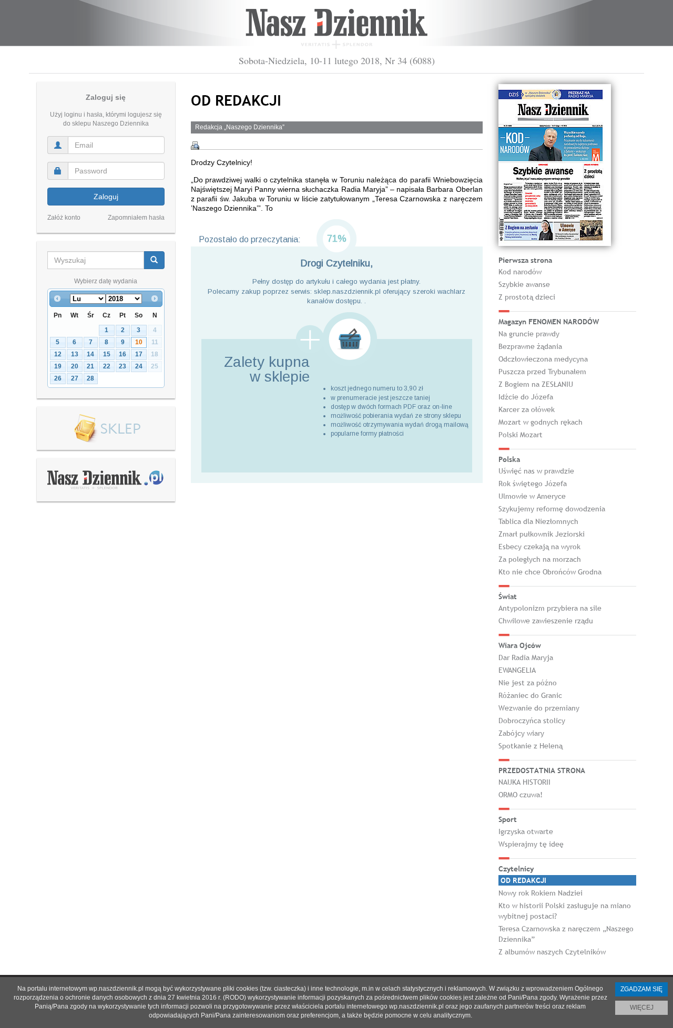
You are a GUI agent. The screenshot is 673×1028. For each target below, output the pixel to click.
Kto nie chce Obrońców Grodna (549, 572)
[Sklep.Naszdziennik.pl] (106, 428)
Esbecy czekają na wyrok (539, 546)
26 (58, 378)
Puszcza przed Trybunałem (542, 371)
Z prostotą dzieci (526, 297)
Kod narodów (520, 271)
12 (58, 354)
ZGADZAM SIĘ (641, 989)
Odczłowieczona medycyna (543, 359)
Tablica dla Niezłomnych (538, 521)
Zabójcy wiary (521, 733)
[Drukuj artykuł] (195, 145)
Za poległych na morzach (539, 559)
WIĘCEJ (642, 1007)
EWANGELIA (517, 670)
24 (138, 366)
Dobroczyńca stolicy (531, 720)
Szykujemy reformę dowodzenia (551, 508)
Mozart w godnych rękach (540, 422)
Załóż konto (63, 217)
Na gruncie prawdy (528, 333)
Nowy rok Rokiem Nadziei (540, 893)
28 (90, 378)
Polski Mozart (520, 434)
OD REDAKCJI (523, 880)
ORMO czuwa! (520, 794)
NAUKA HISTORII (524, 782)
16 (122, 354)
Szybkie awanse (524, 284)
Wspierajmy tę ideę (531, 844)
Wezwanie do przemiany (538, 708)
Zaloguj (106, 196)
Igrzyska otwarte (525, 831)
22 (106, 366)
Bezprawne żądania (530, 346)
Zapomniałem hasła (136, 217)
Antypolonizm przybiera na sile (549, 608)
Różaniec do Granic (530, 695)
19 (58, 366)
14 (90, 354)
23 (122, 366)
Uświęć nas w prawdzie (536, 471)
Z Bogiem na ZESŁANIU (535, 384)
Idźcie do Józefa (525, 397)
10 (138, 342)
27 (74, 378)
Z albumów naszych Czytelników (552, 952)
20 (74, 366)
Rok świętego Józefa (532, 483)
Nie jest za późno (527, 682)
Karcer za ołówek (526, 409)
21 (90, 366)
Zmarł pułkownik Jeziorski (541, 534)
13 (74, 354)
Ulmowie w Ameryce (532, 496)
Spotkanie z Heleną (530, 746)
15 (106, 354)
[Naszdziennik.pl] (105, 479)
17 (138, 354)
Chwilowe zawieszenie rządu (545, 620)
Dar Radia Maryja (525, 657)
